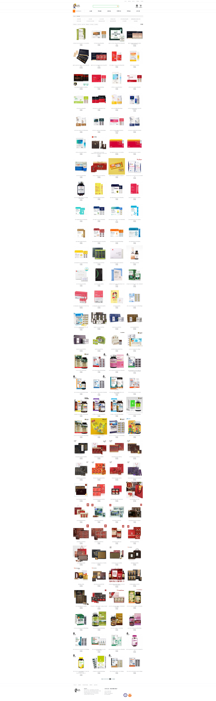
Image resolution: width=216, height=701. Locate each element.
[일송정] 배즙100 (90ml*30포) (134, 327)
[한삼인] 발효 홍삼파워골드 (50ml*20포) (99, 499)
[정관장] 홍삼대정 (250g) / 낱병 (116, 541)
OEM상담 (128, 11)
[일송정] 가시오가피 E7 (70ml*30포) (99, 327)
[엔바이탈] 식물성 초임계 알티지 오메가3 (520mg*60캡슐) (117, 220)
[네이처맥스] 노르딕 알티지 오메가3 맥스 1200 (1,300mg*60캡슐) (81, 327)
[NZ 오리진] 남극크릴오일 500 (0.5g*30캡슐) (99, 370)
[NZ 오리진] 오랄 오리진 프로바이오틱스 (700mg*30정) (117, 649)
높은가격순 (83, 24)
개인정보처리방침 (85, 684)
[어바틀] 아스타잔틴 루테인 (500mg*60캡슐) (116, 414)
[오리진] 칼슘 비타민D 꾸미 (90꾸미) (99, 435)
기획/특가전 (119, 11)
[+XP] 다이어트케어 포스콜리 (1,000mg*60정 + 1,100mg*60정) (117, 130)
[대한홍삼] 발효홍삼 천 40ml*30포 (135, 584)
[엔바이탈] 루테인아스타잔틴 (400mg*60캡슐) (81, 262)
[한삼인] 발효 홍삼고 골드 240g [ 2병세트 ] (117, 499)
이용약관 (79, 684)
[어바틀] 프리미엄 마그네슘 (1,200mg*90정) (99, 414)
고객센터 (142, 1)
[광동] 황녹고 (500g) (81, 584)
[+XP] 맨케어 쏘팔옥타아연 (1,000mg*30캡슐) (99, 130)
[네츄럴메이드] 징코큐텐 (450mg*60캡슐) (99, 671)
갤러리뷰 (142, 24)
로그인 (125, 1)
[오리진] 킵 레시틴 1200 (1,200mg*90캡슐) (135, 414)
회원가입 (129, 1)
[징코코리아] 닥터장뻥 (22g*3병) (81, 175)
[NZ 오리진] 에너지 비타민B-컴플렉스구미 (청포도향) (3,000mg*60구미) (81, 671)
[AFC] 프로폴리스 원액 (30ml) (134, 262)
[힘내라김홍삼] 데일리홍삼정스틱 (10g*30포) (81, 87)
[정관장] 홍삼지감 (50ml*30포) (99, 520)
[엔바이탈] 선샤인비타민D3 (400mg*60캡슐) (116, 241)
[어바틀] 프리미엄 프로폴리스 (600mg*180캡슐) (81, 414)
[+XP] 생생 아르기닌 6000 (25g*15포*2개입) (99, 108)
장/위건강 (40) (79, 21)
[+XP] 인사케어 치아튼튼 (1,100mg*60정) (135, 87)
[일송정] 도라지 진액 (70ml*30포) (81, 349)
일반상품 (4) (135, 21)
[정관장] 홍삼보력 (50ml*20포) (99, 541)
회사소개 (75, 684)
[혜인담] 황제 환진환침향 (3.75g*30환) (81, 456)
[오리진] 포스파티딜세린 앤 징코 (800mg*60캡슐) (81, 628)
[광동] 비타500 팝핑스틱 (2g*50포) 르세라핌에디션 (116, 175)
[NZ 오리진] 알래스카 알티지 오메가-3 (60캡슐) (117, 671)
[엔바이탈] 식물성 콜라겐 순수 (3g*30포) (134, 197)
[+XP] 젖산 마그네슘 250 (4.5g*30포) (116, 87)
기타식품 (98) (124, 21)
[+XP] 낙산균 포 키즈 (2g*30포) (134, 65)
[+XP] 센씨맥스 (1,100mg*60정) (81, 108)
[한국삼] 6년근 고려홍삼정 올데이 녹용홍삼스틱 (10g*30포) (99, 606)
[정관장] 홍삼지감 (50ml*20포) (116, 520)
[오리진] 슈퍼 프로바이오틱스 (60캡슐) (134, 349)
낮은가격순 (79, 24)
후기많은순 (92, 24)
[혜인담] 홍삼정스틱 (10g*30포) (98, 456)
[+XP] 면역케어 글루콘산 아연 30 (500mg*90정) (81, 130)
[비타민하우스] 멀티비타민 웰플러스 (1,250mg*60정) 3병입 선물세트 (117, 606)
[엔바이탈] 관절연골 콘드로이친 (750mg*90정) (116, 197)
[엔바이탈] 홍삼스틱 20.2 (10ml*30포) (99, 262)
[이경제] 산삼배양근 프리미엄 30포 (99, 152)
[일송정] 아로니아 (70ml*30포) (116, 327)
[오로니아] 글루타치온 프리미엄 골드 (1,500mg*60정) (116, 370)
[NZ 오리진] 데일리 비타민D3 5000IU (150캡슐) (81, 392)
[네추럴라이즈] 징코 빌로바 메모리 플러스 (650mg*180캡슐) (135, 284)
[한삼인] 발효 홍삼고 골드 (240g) (134, 499)
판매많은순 (75, 24)
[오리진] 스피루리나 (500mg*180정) (81, 370)
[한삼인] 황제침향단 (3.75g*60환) (81, 499)
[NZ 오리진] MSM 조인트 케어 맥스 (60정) (134, 392)
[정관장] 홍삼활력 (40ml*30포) (81, 520)
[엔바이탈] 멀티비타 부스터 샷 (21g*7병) (134, 152)
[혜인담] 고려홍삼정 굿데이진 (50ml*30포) (99, 175)
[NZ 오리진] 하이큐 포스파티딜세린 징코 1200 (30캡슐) (81, 649)
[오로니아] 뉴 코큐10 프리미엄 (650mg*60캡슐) (134, 628)
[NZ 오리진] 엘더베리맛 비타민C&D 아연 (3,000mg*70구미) (134, 649)
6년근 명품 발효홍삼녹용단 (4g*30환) (81, 606)
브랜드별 (109, 11)
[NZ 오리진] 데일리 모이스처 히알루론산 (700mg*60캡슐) (99, 392)
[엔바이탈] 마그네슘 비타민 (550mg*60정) (99, 219)
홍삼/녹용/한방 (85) (113, 21)
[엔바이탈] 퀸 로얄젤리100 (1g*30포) (81, 241)
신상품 (90, 11)
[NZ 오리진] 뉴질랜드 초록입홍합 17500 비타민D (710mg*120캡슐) (117, 392)
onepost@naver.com (89, 693)
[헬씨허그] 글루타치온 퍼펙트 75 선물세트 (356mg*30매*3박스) (81, 65)
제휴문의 (91, 684)
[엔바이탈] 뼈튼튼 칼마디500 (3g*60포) (134, 241)
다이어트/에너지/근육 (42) (90, 21)
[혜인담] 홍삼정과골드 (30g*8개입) (117, 456)
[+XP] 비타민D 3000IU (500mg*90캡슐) (116, 108)
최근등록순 (96, 24)
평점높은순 (87, 24)
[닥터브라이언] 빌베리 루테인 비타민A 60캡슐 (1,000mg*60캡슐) (81, 198)
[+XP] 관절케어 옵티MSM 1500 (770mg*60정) (134, 130)
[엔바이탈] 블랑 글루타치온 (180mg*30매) (81, 219)
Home (74, 16)
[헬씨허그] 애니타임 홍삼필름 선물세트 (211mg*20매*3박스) (99, 65)
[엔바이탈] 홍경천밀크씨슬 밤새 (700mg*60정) (99, 241)
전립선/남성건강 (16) (101, 21)
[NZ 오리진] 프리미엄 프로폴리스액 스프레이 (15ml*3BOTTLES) (99, 649)
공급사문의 (95, 684)
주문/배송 (137, 1)
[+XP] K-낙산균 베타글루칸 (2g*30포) (81, 152)
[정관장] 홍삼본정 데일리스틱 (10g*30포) (135, 520)
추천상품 (99, 11)
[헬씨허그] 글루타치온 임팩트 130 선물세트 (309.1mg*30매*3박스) (134, 43)
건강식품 (78, 16)
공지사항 (138, 11)
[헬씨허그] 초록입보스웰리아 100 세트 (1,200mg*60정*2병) (117, 43)
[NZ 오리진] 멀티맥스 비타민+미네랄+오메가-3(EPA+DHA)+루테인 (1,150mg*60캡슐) (134, 370)
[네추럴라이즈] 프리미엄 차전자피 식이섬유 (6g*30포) (81, 43)
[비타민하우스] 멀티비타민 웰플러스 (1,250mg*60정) (134, 606)
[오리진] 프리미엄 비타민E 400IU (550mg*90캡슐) (81, 435)
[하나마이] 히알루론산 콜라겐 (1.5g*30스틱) (116, 262)
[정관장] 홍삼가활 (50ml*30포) (134, 541)
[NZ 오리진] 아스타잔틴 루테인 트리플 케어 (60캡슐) (134, 671)
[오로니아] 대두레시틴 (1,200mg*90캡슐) (99, 628)
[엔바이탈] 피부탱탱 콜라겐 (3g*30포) (98, 197)
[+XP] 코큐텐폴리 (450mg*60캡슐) (99, 87)
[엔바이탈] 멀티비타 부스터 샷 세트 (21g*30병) (117, 152)
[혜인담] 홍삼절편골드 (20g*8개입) (135, 456)
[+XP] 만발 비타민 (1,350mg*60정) (99, 43)
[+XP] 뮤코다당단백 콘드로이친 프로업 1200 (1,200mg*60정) (134, 109)
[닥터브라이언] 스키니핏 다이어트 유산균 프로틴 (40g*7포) (134, 176)
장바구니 (133, 1)
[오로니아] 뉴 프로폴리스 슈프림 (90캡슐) (117, 628)
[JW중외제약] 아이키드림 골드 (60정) (134, 435)
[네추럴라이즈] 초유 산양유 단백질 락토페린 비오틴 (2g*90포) (116, 284)
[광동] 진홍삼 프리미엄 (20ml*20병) (99, 584)
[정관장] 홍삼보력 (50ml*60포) (81, 541)
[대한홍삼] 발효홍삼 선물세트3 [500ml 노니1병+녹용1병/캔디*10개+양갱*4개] (117, 584)
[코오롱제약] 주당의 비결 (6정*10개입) (116, 349)
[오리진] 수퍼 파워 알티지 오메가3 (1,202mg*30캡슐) (116, 435)
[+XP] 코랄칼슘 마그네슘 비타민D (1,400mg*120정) (116, 65)
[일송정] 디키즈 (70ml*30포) (99, 349)
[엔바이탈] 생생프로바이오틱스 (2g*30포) (135, 219)
